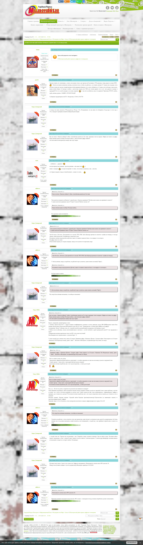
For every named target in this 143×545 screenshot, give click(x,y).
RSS (114, 11)
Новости (106, 527)
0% (43, 96)
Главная (106, 526)
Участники (93, 34)
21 (40, 37)
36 (49, 37)
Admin (37, 49)
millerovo (37, 188)
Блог (113, 530)
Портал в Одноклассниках (107, 7)
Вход (117, 11)
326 (69, 374)
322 (72, 250)
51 (47, 201)
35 (47, 37)
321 (70, 223)
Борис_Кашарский (37, 107)
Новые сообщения (82, 34)
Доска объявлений (109, 529)
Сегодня (111, 533)
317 (71, 106)
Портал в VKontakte (112, 7)
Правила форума (103, 34)
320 (72, 188)
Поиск (111, 34)
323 (70, 282)
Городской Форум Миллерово (31, 39)
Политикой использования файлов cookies (98, 542)
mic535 (37, 80)
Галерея (112, 527)
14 (45, 117)
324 (69, 309)
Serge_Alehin (36, 310)
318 (70, 133)
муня (36, 160)
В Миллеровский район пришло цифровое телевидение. (82, 39)
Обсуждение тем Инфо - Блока (60, 39)
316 (72, 79)
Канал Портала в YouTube (117, 7)
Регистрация (109, 11)
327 (72, 407)
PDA (105, 533)
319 (70, 160)
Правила (106, 532)
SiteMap (112, 532)
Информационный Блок (45, 39)
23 (43, 37)
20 (39, 37)
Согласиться (131, 542)
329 (70, 460)
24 (45, 37)
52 (47, 67)
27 (46, 64)
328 (70, 433)
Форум (112, 526)
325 (70, 347)
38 (46, 199)
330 (72, 487)
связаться (26, 531)
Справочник (107, 530)
